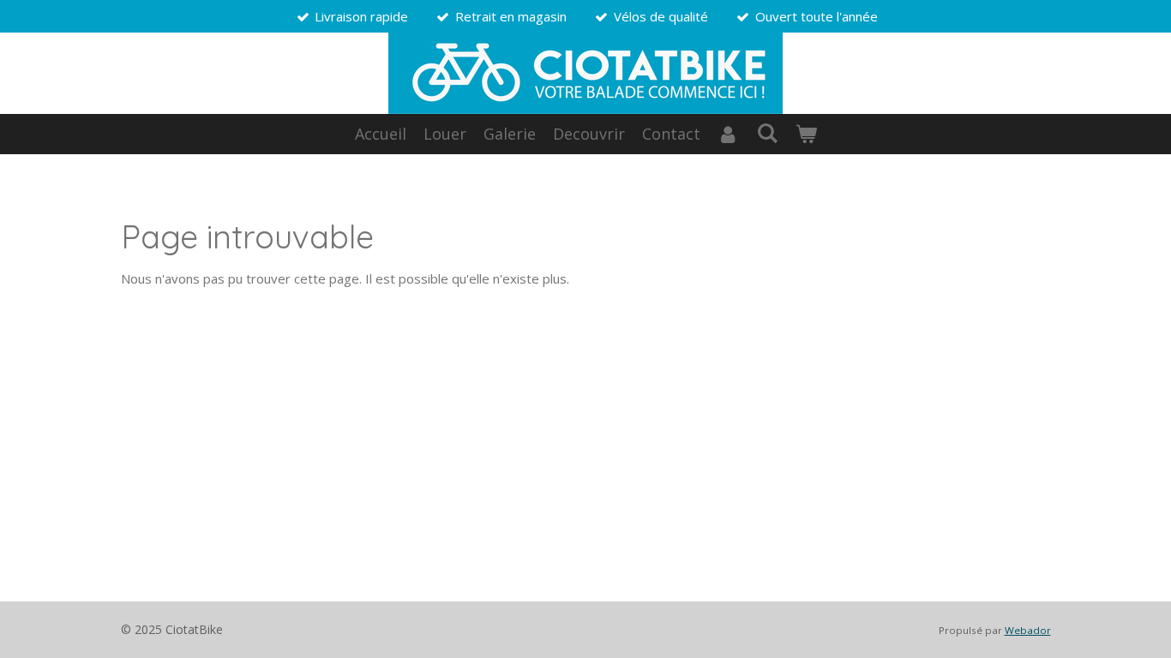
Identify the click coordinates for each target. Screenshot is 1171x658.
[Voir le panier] (805, 134)
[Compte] (728, 134)
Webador (1028, 630)
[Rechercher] (767, 133)
